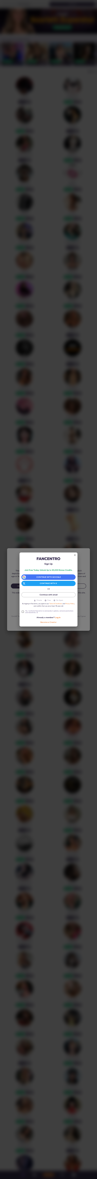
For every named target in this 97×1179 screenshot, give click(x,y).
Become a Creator (48, 622)
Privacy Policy (69, 603)
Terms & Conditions (55, 603)
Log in (57, 617)
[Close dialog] (75, 555)
